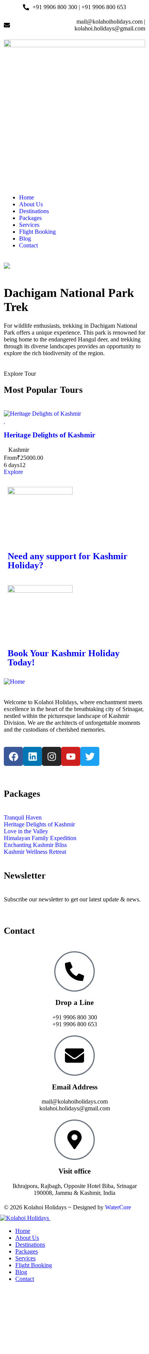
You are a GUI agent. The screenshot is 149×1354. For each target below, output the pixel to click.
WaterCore (118, 1207)
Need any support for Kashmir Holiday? (68, 560)
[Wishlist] (5, 420)
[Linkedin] (32, 756)
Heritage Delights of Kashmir (49, 435)
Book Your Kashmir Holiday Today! (64, 657)
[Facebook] (13, 756)
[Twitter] (89, 756)
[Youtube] (70, 756)
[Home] (14, 681)
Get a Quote (14, 1292)
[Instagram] (51, 756)
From (10, 458)
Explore (13, 472)
